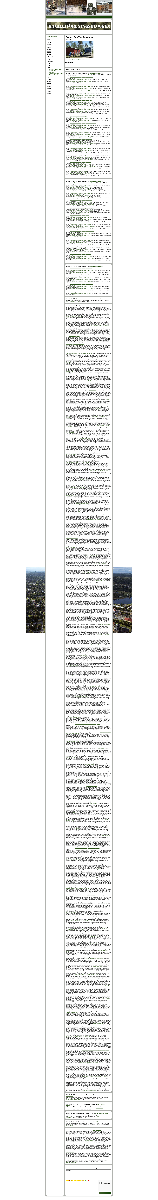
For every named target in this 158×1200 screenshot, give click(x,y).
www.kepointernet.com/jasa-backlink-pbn (100, 325)
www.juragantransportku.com (77, 487)
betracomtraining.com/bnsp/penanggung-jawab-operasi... (93, 1062)
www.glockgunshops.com (96, 73)
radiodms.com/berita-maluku (100, 563)
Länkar (90, 17)
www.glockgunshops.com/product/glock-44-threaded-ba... (83, 168)
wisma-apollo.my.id (70, 371)
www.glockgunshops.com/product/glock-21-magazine (82, 93)
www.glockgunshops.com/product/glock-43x (79, 127)
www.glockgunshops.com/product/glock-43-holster (81, 244)
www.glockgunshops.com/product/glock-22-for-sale (81, 77)
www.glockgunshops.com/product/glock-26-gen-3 (81, 150)
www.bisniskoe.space (70, 757)
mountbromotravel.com (87, 572)
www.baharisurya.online (91, 786)
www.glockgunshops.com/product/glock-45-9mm (81, 185)
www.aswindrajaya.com (74, 336)
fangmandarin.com (94, 803)
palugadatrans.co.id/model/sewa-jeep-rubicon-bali (81, 920)
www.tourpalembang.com (91, 555)
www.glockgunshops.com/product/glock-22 (79, 79)
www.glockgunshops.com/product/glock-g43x (80, 113)
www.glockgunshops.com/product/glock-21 (79, 249)
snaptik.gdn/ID (93, 877)
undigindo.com (97, 1130)
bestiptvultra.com (69, 1125)
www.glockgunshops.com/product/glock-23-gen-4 (81, 107)
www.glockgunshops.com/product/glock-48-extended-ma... (83, 123)
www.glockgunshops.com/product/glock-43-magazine (82, 226)
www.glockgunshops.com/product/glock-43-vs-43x (81, 197)
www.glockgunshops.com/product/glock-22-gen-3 (81, 88)
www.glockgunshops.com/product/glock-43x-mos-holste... (82, 261)
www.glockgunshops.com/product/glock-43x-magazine (82, 208)
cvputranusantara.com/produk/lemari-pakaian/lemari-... (90, 644)
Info (55, 17)
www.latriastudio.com (97, 966)
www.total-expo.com (82, 528)
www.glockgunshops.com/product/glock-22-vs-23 (81, 86)
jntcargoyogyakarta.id (93, 943)
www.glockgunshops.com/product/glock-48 (79, 212)
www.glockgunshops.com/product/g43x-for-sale (80, 162)
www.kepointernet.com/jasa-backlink (74, 316)
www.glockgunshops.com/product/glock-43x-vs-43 (81, 136)
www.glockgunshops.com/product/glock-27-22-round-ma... (83, 95)
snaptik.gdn (98, 868)
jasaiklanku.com (92, 390)
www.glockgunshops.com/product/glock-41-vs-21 (81, 193)
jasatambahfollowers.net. (71, 1162)
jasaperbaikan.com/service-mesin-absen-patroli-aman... (95, 1076)
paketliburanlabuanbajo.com (93, 519)
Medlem (59, 17)
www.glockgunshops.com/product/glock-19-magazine (82, 231)
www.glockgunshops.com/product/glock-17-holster (81, 182)
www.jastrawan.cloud (89, 764)
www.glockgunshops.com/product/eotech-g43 (80, 173)
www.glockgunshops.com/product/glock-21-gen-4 (81, 118)
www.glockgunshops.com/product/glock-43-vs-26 (81, 240)
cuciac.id (107, 399)
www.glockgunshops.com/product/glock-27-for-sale (81, 90)
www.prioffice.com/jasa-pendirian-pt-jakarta (98, 470)
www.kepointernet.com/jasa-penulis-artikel (93, 958)
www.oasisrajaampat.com (76, 616)
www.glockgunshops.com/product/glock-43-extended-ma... (83, 166)
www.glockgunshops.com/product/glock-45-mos (80, 195)
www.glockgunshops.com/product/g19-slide (79, 132)
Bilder (64, 17)
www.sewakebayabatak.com (72, 590)
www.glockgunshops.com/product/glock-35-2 (80, 120)
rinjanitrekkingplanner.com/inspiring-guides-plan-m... (77, 888)
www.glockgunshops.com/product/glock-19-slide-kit (81, 157)
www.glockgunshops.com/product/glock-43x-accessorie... (82, 143)
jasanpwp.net (105, 903)
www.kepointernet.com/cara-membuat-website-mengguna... (79, 353)
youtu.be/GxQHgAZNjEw (102, 444)
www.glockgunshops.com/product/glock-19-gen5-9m (81, 189)
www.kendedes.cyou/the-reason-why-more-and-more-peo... (93, 771)
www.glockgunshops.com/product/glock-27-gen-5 (81, 256)
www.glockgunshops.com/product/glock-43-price (81, 129)
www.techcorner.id (105, 998)
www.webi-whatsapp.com (101, 1113)
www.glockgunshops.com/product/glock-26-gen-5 (81, 125)
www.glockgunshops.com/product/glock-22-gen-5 (81, 74)
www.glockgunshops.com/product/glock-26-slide (80, 134)
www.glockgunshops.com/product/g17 (78, 116)
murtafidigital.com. (70, 1152)
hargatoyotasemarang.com (72, 665)
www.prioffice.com (106, 835)
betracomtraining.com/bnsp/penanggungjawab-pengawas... (95, 1050)
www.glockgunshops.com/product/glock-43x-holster (81, 146)
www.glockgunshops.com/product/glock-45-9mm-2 (81, 219)
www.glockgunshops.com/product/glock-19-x (80, 221)
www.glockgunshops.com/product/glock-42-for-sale (81, 102)
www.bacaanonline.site (80, 779)
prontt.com (80, 511)
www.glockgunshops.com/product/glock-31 (79, 251)
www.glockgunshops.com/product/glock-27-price (81, 100)
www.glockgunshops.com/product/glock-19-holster (81, 202)
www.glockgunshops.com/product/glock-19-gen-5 (81, 200)
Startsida (50, 17)
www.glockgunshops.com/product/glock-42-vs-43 (81, 235)
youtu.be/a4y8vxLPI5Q (85, 438)
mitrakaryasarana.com (71, 547)
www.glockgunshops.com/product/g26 (78, 171)
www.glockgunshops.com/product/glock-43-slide (80, 224)
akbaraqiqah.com (98, 408)
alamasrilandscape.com (74, 717)
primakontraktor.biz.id (105, 624)
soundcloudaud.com (100, 580)
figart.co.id (75, 812)
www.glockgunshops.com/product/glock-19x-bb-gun (81, 159)
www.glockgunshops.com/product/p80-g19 (79, 141)
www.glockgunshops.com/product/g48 (78, 152)
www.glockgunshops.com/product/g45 (78, 175)
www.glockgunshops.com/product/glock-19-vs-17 (81, 233)
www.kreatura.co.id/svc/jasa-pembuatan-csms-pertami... (87, 848)
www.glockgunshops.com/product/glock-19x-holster (81, 155)
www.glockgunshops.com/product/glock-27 (79, 247)
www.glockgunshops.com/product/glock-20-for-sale (81, 210)
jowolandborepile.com (91, 380)
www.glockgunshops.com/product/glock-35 (79, 215)
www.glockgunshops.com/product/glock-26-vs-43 (81, 109)
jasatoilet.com (77, 828)
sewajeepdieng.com (94, 936)
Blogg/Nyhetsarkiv (77, 17)
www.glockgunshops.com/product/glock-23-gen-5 (81, 217)
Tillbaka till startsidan (52, 36)
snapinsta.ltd (69, 362)
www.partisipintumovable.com (82, 503)
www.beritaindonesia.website (72, 741)
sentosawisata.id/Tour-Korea (81, 696)
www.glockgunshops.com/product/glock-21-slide (80, 81)
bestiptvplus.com (98, 1121)
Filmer (69, 17)
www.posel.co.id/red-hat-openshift (94, 686)
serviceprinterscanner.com (72, 706)
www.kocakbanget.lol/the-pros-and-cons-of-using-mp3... (87, 724)
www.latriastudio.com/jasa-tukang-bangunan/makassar (86, 974)
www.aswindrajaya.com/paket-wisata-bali (75, 344)
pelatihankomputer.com (71, 454)
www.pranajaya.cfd (100, 748)
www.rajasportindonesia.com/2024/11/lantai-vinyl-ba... (78, 462)
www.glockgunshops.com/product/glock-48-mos (80, 254)
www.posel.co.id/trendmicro (77, 599)
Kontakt (85, 17)
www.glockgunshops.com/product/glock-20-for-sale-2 (82, 258)
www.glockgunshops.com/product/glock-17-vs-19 (81, 242)
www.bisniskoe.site (101, 793)
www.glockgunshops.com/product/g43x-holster (80, 164)
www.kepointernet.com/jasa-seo (90, 1090)
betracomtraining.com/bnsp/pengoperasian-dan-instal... (78, 1036)
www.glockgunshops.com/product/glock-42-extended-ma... (83, 238)
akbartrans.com (84, 655)
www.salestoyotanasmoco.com (73, 859)
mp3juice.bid (107, 985)
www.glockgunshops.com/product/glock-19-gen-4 (81, 139)
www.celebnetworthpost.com (98, 298)
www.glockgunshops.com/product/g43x (78, 111)
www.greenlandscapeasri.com (72, 1012)
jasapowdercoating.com (71, 495)
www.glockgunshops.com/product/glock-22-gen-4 (81, 148)
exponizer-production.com (72, 538)
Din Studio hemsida (79, 1199)
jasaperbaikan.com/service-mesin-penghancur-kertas (78, 607)
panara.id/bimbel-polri (82, 479)
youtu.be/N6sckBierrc (70, 432)
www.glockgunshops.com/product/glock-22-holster (81, 97)
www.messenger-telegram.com (73, 1099)
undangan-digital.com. (89, 1140)
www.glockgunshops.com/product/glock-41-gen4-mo (81, 187)
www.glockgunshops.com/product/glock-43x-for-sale (81, 104)
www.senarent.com (91, 895)
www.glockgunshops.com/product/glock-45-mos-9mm (82, 204)
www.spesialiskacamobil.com (102, 634)
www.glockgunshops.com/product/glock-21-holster (81, 84)
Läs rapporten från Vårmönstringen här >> (75, 59)
